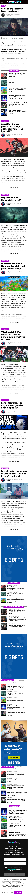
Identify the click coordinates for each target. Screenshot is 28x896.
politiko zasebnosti (11, 869)
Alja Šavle (9, 15)
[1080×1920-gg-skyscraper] (14, 765)
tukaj (17, 888)
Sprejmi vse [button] (18, 892)
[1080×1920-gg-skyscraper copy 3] (14, 581)
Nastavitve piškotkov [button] (7, 892)
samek (8, 135)
